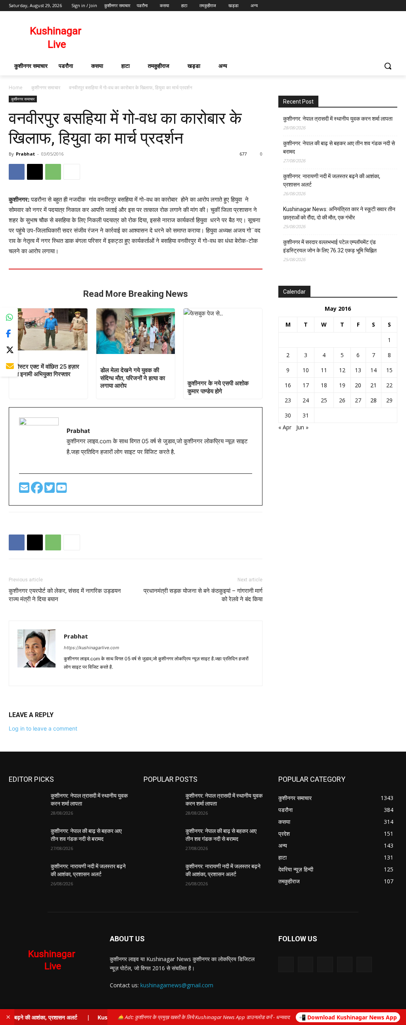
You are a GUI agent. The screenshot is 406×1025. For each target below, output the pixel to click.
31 (306, 415)
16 (288, 385)
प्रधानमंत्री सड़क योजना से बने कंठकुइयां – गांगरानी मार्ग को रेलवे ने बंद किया (203, 595)
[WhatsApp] (53, 172)
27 (358, 400)
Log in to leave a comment (43, 728)
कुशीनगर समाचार (45, 87)
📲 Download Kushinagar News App (348, 1017)
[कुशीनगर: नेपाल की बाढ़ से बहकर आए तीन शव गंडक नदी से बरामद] (26, 839)
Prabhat (25, 154)
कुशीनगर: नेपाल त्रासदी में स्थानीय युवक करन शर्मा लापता (338, 118)
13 (358, 370)
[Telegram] (85, 675)
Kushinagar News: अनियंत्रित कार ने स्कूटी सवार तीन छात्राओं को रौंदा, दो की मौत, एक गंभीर (339, 213)
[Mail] (325, 964)
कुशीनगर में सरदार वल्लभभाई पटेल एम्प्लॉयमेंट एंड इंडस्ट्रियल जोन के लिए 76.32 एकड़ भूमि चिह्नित (330, 246)
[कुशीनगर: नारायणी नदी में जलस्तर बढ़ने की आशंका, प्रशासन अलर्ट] (26, 875)
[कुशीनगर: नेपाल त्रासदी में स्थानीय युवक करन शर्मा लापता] (26, 804)
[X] (370, 5)
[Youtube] (392, 5)
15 (389, 370)
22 (389, 385)
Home (16, 87)
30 (288, 415)
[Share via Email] (9, 366)
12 (342, 370)
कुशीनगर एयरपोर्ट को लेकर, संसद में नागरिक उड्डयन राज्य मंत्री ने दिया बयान (65, 595)
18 (324, 385)
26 (342, 400)
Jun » (302, 427)
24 (306, 400)
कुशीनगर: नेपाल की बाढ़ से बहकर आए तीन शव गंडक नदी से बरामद (339, 147)
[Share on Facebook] (9, 334)
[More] (71, 172)
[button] (387, 65)
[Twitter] (50, 490)
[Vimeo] (381, 5)
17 (306, 385)
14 (373, 370)
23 (288, 400)
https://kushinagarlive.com (91, 647)
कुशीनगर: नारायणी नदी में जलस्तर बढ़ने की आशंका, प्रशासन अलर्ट (331, 180)
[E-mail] (25, 490)
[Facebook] (348, 5)
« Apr (284, 427)
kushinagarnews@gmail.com (176, 985)
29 (389, 400)
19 (342, 385)
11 (324, 370)
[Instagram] (359, 5)
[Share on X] (9, 350)
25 (324, 400)
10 (306, 370)
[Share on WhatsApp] (9, 318)
